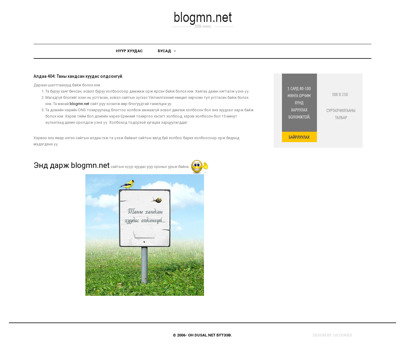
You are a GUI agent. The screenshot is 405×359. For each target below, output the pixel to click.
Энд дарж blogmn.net (72, 165)
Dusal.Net (205, 335)
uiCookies (342, 335)
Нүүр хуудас (129, 51)
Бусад (165, 51)
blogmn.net (79, 103)
